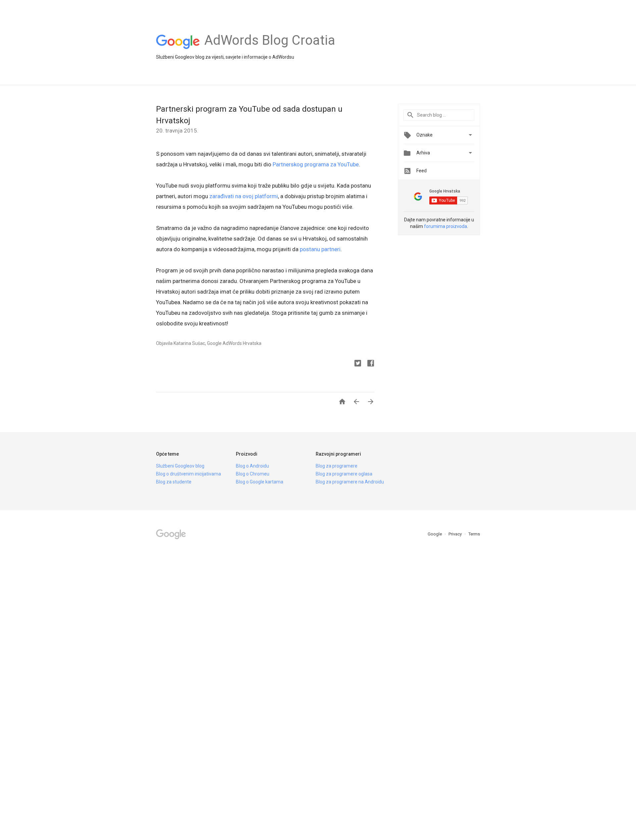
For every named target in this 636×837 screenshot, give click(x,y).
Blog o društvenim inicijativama (188, 473)
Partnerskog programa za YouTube (315, 164)
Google (435, 533)
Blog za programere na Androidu (350, 481)
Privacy (456, 533)
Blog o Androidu (252, 466)
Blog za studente (173, 481)
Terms (474, 533)
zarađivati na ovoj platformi (243, 196)
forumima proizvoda (445, 226)
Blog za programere (336, 466)
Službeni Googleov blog (180, 466)
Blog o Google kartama (259, 481)
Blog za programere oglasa (344, 473)
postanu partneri (320, 249)
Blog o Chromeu (252, 473)
